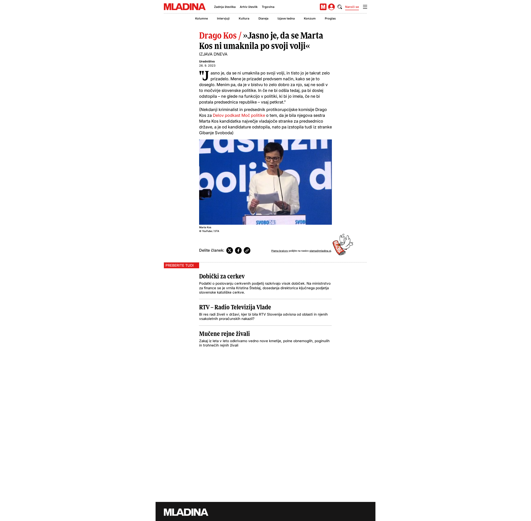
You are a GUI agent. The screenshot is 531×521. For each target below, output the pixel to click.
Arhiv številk (249, 7)
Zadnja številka (225, 7)
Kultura (244, 18)
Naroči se (352, 7)
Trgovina (268, 7)
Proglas (330, 18)
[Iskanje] (339, 7)
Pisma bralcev (279, 250)
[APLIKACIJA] (323, 7)
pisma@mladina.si (320, 250)
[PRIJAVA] (331, 7)
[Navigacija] (365, 7)
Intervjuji (223, 18)
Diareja (263, 18)
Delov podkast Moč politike (239, 115)
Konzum (310, 18)
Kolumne (201, 18)
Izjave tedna (286, 18)
